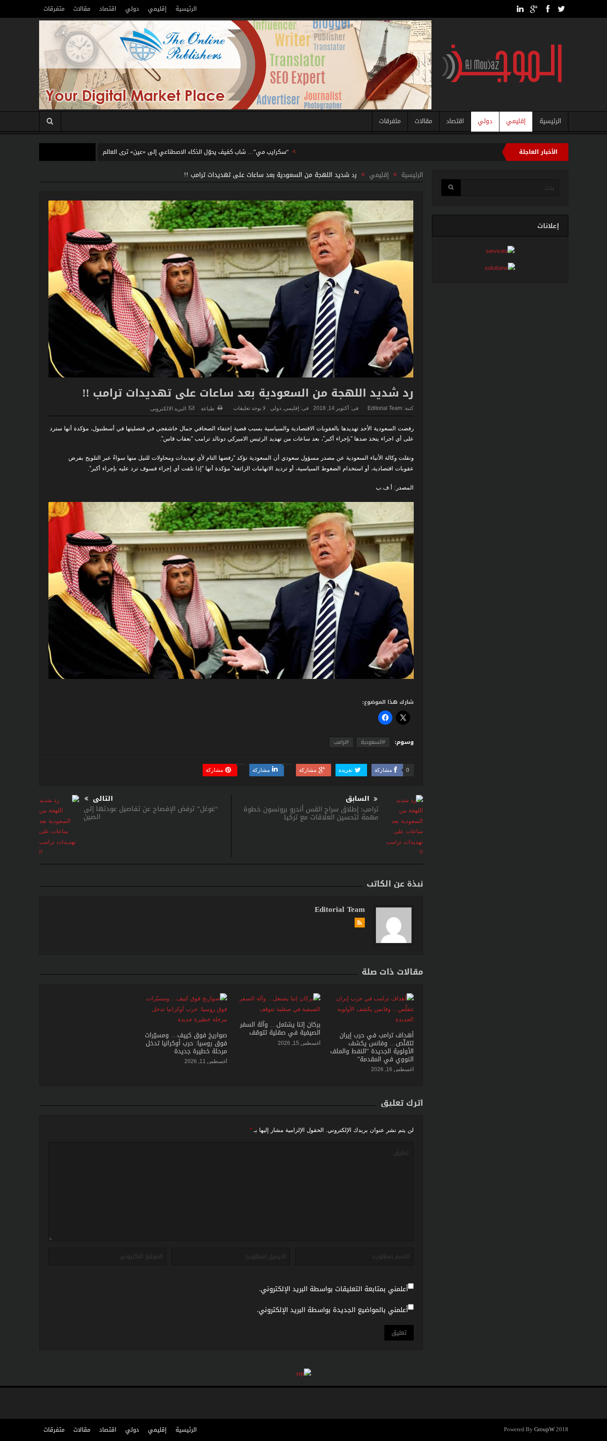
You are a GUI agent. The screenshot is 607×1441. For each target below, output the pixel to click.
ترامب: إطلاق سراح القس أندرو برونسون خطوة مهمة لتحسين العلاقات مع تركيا (311, 813)
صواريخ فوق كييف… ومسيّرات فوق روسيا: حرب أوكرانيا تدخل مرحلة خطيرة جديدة (186, 1043)
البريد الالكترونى (168, 408)
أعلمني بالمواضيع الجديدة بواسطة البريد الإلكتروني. (332, 1310)
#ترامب (341, 742)
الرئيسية (186, 8)
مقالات (81, 8)
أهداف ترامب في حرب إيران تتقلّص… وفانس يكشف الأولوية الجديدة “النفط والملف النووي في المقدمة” (372, 1047)
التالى (103, 799)
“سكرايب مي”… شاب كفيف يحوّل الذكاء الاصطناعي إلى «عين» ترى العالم (196, 151)
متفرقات (54, 8)
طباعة (208, 408)
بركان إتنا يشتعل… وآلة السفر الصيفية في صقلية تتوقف (280, 1029)
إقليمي (157, 8)
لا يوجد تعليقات (249, 408)
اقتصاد (107, 8)
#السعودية (373, 742)
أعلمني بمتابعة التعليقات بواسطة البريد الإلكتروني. (333, 1289)
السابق (357, 799)
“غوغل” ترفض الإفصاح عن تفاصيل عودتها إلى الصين (151, 813)
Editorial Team (384, 408)
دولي (132, 8)
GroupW (544, 1429)
